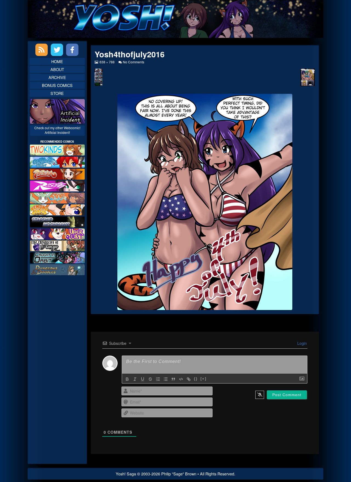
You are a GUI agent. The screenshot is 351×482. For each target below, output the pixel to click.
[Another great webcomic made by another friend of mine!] (57, 161)
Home (57, 61)
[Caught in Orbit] (57, 257)
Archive (57, 77)
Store (57, 93)
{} (196, 379)
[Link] (189, 379)
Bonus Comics (57, 85)
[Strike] (150, 379)
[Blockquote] (173, 379)
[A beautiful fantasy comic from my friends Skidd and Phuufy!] (57, 233)
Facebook (72, 50)
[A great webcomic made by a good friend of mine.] (57, 149)
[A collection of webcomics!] (57, 209)
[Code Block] (181, 379)
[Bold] (127, 379)
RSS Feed (41, 50)
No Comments (133, 62)
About (57, 69)
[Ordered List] (158, 379)
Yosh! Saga (126, 474)
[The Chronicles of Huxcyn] (57, 245)
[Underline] (142, 379)
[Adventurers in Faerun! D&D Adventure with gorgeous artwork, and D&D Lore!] (57, 269)
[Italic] (135, 379)
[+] (203, 379)
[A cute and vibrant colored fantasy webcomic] (57, 197)
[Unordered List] (165, 379)
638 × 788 (106, 62)
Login (301, 343)
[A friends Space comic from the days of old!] (57, 221)
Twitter (57, 50)
